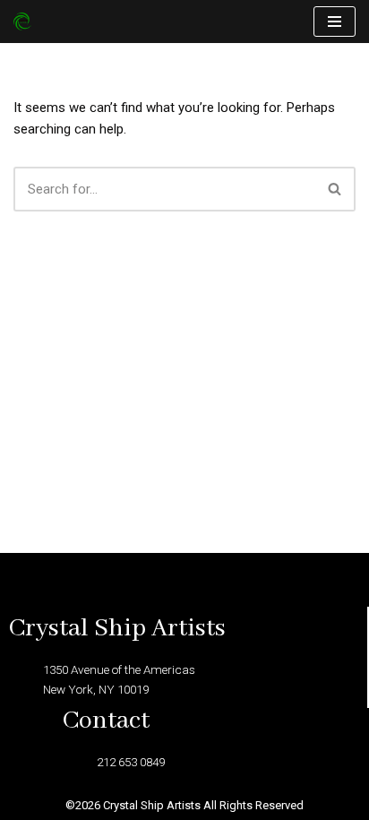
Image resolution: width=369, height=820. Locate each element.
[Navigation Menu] (334, 21)
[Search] (335, 189)
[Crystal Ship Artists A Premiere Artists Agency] (26, 21)
